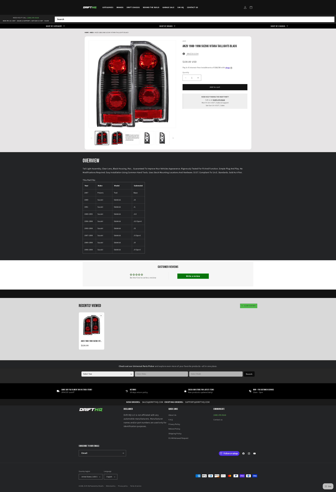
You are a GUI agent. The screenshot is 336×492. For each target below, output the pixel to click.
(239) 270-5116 (33, 18)
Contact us (218, 419)
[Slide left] (91, 138)
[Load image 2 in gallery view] (117, 138)
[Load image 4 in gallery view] (147, 138)
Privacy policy (123, 486)
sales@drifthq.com (144, 402)
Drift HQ (87, 486)
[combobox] (195, 19)
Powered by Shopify (97, 486)
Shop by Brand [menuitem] (166, 26)
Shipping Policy (175, 433)
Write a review (193, 276)
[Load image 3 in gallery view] (132, 138)
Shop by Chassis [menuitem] (278, 26)
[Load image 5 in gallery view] (163, 138)
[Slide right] (173, 138)
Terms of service (135, 486)
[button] (251, 7)
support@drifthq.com (187, 402)
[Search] (332, 19)
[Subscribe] (123, 453)
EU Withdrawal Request (178, 438)
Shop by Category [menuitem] (54, 26)
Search (249, 374)
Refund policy (110, 486)
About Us (172, 415)
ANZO (92, 32)
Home (87, 32)
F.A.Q (171, 419)
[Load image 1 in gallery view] (102, 138)
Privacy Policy (174, 424)
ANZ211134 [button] (192, 53)
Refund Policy (174, 429)
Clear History (250, 305)
